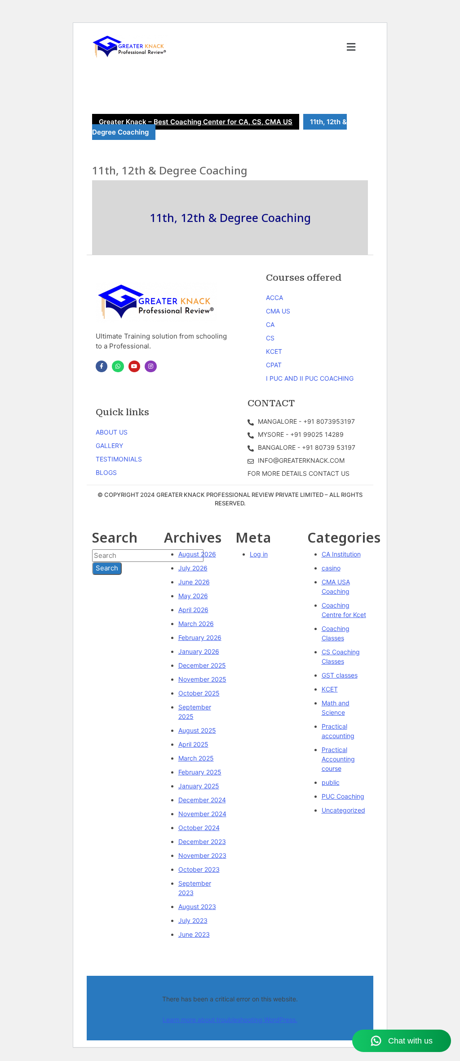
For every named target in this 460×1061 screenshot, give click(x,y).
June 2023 (194, 934)
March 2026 (196, 623)
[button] (351, 47)
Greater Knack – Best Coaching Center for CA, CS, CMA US (195, 121)
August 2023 (197, 906)
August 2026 (197, 554)
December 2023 (202, 841)
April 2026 (193, 609)
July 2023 (193, 920)
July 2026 (193, 568)
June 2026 (194, 582)
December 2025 (202, 665)
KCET (274, 351)
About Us (112, 432)
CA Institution (341, 554)
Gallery (109, 445)
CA (270, 324)
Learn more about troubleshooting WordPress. (230, 1019)
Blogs (106, 472)
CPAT (274, 365)
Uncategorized (343, 810)
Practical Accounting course (338, 759)
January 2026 (198, 651)
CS (270, 338)
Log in (259, 554)
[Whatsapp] (118, 366)
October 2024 (199, 827)
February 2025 (199, 772)
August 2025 (197, 730)
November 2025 (202, 679)
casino (331, 568)
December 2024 (202, 800)
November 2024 (202, 813)
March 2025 (196, 758)
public (331, 782)
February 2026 (199, 637)
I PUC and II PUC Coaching (310, 378)
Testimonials (119, 459)
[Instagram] (150, 366)
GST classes (340, 675)
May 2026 (193, 596)
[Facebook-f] (101, 366)
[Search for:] (147, 555)
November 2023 (202, 855)
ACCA (274, 297)
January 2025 (198, 786)
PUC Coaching (343, 796)
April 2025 (193, 744)
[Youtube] (134, 366)
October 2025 (199, 693)
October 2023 (199, 869)
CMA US (278, 311)
